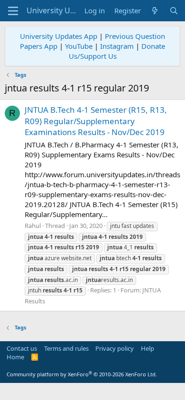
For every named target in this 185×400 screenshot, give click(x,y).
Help (147, 348)
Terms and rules (66, 348)
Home (15, 357)
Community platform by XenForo (82, 374)
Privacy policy (114, 348)
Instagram (117, 46)
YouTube (78, 46)
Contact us (22, 348)
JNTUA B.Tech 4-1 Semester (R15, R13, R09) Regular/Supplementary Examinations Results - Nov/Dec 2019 (96, 121)
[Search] (174, 10)
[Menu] (13, 10)
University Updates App (58, 36)
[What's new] (155, 10)
